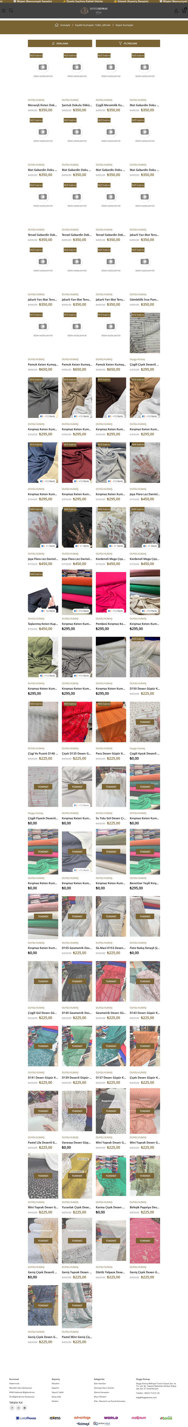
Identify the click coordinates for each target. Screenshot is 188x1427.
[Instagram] (18, 1408)
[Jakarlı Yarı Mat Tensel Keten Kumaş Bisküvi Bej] (145, 203)
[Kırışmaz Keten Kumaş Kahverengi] (111, 398)
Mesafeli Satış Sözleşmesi (20, 1388)
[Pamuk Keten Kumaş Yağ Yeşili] (43, 333)
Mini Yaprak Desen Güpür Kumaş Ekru (111, 1142)
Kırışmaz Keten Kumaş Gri (77, 688)
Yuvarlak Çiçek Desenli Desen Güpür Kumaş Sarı (77, 1207)
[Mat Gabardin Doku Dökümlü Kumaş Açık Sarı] (77, 138)
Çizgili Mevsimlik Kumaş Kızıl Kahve (111, 105)
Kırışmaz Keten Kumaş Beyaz (111, 688)
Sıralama (62, 43)
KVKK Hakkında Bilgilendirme (22, 1392)
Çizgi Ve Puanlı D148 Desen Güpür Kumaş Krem (43, 753)
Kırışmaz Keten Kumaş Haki (43, 688)
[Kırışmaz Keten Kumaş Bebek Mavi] (111, 462)
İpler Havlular (100, 1383)
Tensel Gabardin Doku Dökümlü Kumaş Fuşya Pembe (77, 234)
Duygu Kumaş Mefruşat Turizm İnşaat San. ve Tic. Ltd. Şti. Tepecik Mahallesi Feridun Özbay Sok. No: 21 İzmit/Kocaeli (156, 1386)
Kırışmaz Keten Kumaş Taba (145, 429)
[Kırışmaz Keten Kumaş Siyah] (77, 592)
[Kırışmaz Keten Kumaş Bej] (145, 592)
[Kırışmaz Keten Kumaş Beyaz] (111, 657)
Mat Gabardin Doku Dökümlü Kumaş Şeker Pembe (43, 169)
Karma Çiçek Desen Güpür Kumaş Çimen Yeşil (111, 1207)
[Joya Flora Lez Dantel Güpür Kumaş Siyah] (77, 527)
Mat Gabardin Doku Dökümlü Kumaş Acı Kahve (145, 105)
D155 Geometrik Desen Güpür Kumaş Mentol (77, 947)
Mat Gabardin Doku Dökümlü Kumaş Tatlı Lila (111, 169)
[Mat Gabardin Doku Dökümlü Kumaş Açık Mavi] (145, 138)
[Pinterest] (24, 1408)
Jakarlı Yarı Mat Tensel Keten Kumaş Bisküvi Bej (145, 234)
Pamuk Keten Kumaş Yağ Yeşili (43, 364)
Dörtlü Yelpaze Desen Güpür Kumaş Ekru (111, 1272)
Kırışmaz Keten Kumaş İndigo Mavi (43, 494)
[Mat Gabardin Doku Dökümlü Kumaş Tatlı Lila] (111, 138)
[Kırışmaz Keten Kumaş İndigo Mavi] (43, 462)
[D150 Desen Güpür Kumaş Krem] (145, 657)
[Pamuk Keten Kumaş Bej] (111, 333)
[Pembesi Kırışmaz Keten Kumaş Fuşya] (111, 592)
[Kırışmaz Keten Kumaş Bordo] (77, 462)
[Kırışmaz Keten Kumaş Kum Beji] (77, 398)
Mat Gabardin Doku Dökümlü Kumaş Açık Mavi (145, 169)
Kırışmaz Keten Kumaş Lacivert (77, 883)
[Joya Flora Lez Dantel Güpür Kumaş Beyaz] (145, 462)
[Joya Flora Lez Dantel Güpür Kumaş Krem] (43, 527)
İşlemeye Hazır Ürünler (104, 1388)
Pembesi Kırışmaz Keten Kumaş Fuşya (111, 623)
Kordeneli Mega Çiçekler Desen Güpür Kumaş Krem (111, 558)
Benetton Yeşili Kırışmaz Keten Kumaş (145, 883)
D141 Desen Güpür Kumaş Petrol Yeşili (43, 1077)
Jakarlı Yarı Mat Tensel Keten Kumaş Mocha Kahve (111, 299)
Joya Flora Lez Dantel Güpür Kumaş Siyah (77, 558)
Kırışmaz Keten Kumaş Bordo (77, 494)
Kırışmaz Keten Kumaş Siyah (77, 623)
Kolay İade (56, 1396)
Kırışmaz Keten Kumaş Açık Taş (77, 818)
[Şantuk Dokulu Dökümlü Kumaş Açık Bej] (77, 73)
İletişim (55, 1401)
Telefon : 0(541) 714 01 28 (147, 1393)
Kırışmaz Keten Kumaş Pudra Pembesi (43, 947)
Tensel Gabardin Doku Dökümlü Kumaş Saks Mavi (111, 234)
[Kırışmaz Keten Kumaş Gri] (77, 657)
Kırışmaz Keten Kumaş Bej (145, 623)
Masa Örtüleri (100, 1396)
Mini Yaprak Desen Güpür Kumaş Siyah (43, 1207)
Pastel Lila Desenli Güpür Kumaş (43, 1142)
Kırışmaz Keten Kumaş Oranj (43, 883)
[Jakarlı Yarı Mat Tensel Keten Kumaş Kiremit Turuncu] (77, 268)
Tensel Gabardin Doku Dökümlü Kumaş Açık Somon (43, 234)
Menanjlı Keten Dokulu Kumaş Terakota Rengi (43, 105)
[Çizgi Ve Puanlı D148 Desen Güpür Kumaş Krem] (43, 722)
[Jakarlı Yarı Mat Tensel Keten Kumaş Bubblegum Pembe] (43, 268)
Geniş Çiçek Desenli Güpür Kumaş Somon (43, 1272)
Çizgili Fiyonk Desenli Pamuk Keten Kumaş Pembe (43, 818)
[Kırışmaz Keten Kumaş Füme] (43, 398)
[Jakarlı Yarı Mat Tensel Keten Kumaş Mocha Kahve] (111, 268)
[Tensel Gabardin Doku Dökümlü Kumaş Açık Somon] (43, 203)
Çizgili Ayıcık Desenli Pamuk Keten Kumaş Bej (145, 753)
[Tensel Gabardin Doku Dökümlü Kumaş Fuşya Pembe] (77, 203)
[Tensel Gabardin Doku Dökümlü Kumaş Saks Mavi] (111, 203)
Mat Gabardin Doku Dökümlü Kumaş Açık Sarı (77, 169)
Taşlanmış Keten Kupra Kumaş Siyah (43, 623)
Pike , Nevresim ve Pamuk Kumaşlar (109, 1401)
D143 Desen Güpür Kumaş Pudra (145, 1012)
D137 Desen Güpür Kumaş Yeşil (111, 1077)
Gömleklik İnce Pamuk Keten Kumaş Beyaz (145, 299)
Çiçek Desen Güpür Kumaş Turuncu (145, 1077)
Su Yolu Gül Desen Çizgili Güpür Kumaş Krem (111, 818)
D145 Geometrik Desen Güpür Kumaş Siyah (77, 1012)
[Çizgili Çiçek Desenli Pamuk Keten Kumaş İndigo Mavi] (145, 333)
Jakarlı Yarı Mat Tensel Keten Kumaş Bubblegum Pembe (43, 299)
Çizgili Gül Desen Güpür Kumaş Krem (43, 1012)
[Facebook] (12, 1408)
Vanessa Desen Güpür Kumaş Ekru (77, 1142)
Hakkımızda (14, 1383)
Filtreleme (130, 43)
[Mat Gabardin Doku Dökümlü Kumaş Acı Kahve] (145, 73)
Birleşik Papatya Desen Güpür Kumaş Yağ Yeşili (145, 1207)
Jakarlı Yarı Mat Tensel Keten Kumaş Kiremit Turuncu (77, 299)
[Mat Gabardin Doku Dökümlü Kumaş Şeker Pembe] (43, 138)
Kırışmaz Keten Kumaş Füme (43, 429)
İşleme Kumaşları (101, 1392)
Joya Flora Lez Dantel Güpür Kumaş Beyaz (145, 494)
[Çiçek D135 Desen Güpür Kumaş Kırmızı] (77, 722)
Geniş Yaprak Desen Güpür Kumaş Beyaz (77, 1272)
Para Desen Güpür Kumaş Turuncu (111, 753)
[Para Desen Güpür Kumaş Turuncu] (111, 722)
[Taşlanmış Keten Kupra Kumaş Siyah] (43, 592)
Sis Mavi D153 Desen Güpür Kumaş (111, 947)
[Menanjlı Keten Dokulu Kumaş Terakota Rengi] (43, 73)
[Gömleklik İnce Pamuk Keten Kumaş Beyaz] (145, 268)
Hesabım (55, 1383)
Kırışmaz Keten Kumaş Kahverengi (111, 429)
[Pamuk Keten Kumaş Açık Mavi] (77, 333)
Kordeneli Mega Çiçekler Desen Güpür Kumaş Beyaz (145, 558)
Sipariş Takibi (58, 1392)
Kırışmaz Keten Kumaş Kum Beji (77, 429)
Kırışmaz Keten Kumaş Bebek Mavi (111, 494)
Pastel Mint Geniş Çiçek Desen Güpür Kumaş (77, 1337)
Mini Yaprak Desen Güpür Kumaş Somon (145, 1142)
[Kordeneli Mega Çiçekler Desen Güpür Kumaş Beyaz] (145, 527)
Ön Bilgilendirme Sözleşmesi (21, 1396)
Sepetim (55, 1388)
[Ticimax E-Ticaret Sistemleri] (83, 1424)
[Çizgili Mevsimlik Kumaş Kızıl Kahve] (111, 73)
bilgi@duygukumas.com (146, 1397)
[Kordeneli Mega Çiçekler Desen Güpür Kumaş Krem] (111, 527)
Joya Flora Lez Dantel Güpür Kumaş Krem (43, 558)
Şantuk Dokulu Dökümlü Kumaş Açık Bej (77, 105)
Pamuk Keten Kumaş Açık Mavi (77, 364)
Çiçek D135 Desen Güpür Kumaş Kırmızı (77, 753)
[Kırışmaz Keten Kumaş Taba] (145, 398)
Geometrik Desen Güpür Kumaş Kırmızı (111, 1012)
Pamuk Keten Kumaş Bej (111, 364)
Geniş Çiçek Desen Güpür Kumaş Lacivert (43, 1337)
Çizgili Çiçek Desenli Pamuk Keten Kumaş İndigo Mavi (145, 364)
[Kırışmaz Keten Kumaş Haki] (43, 657)
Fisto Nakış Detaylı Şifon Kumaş (145, 947)
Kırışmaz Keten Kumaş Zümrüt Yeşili (145, 818)
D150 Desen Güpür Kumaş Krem (145, 688)
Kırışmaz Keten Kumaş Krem (111, 883)
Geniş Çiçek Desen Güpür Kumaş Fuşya (145, 1272)
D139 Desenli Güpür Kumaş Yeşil (77, 1077)
